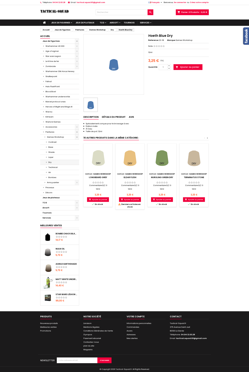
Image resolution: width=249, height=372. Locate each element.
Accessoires (51, 127)
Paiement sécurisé (92, 338)
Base (50, 147)
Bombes (52, 177)
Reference (153, 40)
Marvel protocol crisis (56, 101)
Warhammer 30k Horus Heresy (60, 71)
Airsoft (114, 22)
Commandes (133, 327)
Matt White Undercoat (67, 279)
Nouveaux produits (49, 323)
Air (49, 172)
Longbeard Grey (98, 177)
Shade (51, 152)
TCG (102, 22)
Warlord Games (53, 121)
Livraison (87, 323)
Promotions (45, 330)
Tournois (129, 22)
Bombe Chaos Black (67, 233)
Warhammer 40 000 (55, 46)
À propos (87, 334)
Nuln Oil (60, 249)
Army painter (53, 182)
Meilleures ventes (48, 327)
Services (144, 22)
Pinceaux (50, 187)
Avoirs (129, 330)
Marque (171, 40)
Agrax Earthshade (66, 264)
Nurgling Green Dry (162, 177)
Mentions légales (91, 327)
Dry (49, 162)
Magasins (88, 349)
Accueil (45, 36)
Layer (50, 157)
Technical (52, 167)
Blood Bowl (51, 91)
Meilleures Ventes (51, 225)
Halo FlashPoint (53, 86)
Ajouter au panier (187, 67)
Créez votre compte (199, 2)
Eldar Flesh (130, 177)
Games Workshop (55, 137)
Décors (49, 192)
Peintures (50, 132)
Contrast (52, 142)
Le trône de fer (52, 61)
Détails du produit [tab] (114, 117)
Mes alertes (132, 338)
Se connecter (180, 2)
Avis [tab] (131, 117)
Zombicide (51, 66)
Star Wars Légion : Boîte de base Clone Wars (67, 294)
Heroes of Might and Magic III (59, 106)
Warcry (49, 111)
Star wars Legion (53, 56)
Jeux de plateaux (85, 22)
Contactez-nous (91, 342)
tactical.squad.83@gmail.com (91, 2)
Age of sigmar (52, 51)
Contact (176, 316)
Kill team (49, 116)
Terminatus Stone (194, 177)
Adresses (131, 334)
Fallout (49, 81)
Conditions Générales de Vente (98, 330)
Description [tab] (91, 117)
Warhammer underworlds (58, 96)
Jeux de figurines (60, 22)
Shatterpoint (51, 76)
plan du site (88, 345)
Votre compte (136, 316)
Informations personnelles (139, 323)
